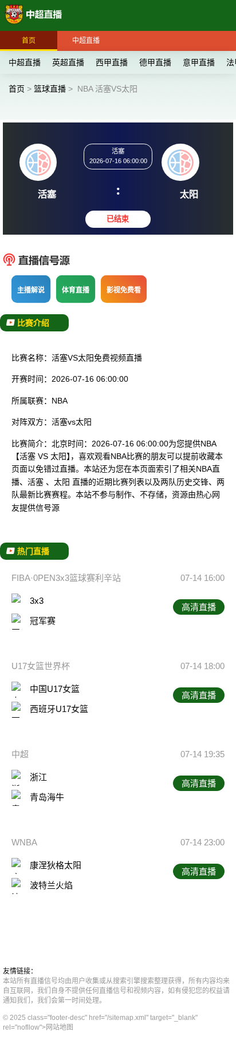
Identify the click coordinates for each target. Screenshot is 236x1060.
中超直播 (86, 41)
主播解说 (31, 290)
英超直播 (68, 62)
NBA (60, 400)
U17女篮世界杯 (40, 666)
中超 (20, 754)
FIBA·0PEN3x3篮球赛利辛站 (66, 578)
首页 (29, 41)
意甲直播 (199, 62)
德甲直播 (155, 62)
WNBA (24, 842)
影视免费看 (124, 290)
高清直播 (199, 607)
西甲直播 (112, 62)
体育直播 (75, 290)
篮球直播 (50, 88)
